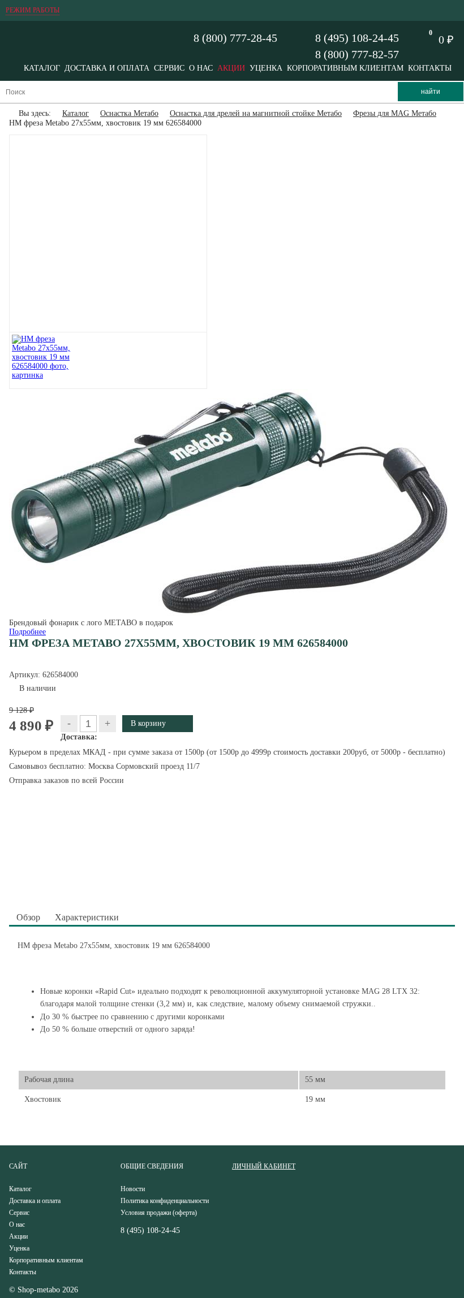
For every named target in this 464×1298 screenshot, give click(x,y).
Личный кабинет (263, 1166)
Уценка (266, 68)
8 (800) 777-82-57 (357, 54)
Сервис (169, 68)
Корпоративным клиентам (345, 68)
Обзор (28, 917)
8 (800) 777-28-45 (235, 38)
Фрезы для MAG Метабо (394, 113)
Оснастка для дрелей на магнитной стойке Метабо (256, 113)
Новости (133, 1189)
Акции (231, 68)
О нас (201, 68)
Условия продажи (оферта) (159, 1213)
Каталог (42, 68)
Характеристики (87, 917)
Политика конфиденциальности (165, 1201)
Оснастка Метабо (129, 113)
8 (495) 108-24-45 (357, 38)
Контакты (430, 68)
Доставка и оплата (107, 68)
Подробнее (27, 632)
